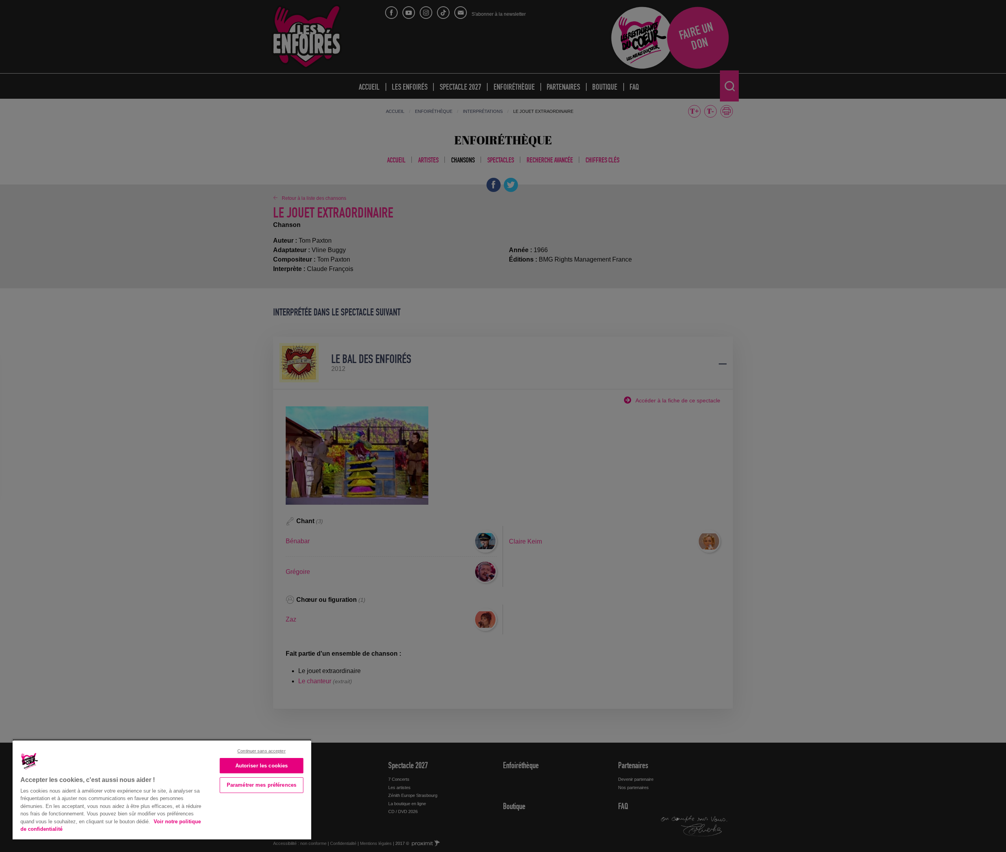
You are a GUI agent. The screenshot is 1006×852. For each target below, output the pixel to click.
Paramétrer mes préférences (261, 785)
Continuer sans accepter (261, 751)
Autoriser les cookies (261, 766)
